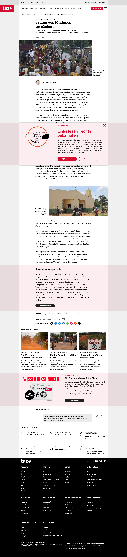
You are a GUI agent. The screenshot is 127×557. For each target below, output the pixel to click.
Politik (30, 14)
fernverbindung (26, 505)
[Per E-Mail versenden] (51, 323)
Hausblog (68, 474)
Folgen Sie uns (90, 461)
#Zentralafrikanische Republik (56, 314)
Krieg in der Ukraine (49, 485)
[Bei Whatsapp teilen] (67, 323)
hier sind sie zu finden (55, 420)
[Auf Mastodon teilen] (55, 323)
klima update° (25, 507)
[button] (105, 8)
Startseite (23, 14)
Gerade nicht (98, 125)
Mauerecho (24, 510)
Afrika (35, 14)
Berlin (22, 485)
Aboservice (46, 530)
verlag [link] (22, 2)
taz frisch (46, 505)
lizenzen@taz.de (33, 545)
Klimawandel (47, 488)
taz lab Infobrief (48, 510)
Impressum (84, 546)
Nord (22, 488)
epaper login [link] (101, 2)
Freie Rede (24, 513)
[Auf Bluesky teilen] (59, 323)
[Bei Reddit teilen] (75, 323)
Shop (22, 533)
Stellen (67, 480)
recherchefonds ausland (94, 480)
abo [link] (86, 2)
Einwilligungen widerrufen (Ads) (75, 549)
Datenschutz (76, 546)
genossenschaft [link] (92, 2)
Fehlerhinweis (57, 319)
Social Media (47, 474)
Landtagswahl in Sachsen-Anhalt (51, 481)
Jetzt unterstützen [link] (45, 305)
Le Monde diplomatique (94, 508)
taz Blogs (90, 502)
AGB (90, 546)
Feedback (46, 527)
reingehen (24, 516)
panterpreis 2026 (92, 485)
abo (88, 471)
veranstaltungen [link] (29, 2)
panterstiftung (91, 482)
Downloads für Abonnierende (52, 535)
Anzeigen (24, 536)
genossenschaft (92, 474)
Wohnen (45, 477)
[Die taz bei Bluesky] (100, 462)
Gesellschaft (25, 477)
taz (26, 461)
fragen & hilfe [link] (43, 2)
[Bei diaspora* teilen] (71, 323)
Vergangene (69, 510)
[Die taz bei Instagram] (105, 462)
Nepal (44, 471)
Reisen (23, 527)
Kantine (23, 530)
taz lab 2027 (69, 513)
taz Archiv (90, 511)
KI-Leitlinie (101, 543)
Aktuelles (68, 471)
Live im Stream (69, 507)
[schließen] (104, 125)
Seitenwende (96, 546)
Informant (68, 546)
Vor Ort (67, 505)
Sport (22, 482)
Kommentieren (47, 319)
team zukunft (47, 502)
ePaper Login (47, 533)
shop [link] (37, 2)
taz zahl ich (90, 477)
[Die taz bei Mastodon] (96, 462)
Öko (22, 474)
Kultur (23, 480)
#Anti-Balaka (70, 314)
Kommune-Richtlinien (91, 543)
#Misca (77, 314)
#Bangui (44, 314)
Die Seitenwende (70, 477)
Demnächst (68, 502)
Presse (67, 482)
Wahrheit (24, 491)
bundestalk (24, 502)
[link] (23, 8)
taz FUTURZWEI (92, 505)
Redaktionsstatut (77, 543)
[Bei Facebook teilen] (63, 323)
